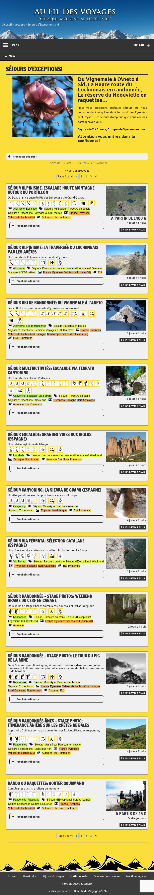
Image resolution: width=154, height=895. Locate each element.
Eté (56, 217)
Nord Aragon (54, 334)
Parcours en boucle (79, 208)
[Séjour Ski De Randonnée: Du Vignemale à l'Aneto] (126, 329)
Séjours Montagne (53, 876)
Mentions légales (136, 876)
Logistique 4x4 (16, 621)
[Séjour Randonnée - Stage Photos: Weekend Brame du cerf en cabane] (126, 623)
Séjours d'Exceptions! (41, 24)
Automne (47, 217)
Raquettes (33, 799)
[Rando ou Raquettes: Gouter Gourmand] (126, 810)
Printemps (64, 217)
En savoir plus (135, 229)
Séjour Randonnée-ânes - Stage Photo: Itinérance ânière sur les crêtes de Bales (48, 723)
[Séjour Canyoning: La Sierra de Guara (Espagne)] (126, 516)
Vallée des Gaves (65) (75, 334)
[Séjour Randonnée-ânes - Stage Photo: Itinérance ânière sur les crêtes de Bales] (126, 747)
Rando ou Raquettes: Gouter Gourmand (46, 783)
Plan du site (29, 876)
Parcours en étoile (79, 395)
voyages (20, 24)
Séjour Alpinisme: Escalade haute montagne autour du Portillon (51, 190)
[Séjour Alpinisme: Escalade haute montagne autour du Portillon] (126, 214)
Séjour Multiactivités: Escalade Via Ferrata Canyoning (51, 370)
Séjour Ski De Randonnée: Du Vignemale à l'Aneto (55, 302)
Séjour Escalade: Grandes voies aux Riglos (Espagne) (50, 436)
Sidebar (139, 45)
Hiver (16, 337)
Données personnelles (107, 876)
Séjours (48, 208)
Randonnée (19, 617)
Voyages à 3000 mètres (48, 212)
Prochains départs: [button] (28, 225)
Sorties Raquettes (41, 803)
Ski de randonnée (36, 325)
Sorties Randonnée (19, 803)
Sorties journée (81, 799)
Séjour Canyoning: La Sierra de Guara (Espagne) (54, 490)
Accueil (7, 24)
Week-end (40, 399)
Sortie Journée (78, 876)
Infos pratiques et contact (77, 883)
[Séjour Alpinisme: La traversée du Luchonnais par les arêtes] (126, 274)
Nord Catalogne (86, 399)
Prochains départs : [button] (24, 156)
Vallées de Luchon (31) (21, 217)
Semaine (97, 268)
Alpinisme (19, 208)
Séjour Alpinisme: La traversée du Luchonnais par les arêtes (53, 249)
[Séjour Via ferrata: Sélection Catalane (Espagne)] (126, 567)
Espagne (41, 334)
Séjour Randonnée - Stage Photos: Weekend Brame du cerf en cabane (50, 598)
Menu (15, 45)
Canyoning (19, 395)
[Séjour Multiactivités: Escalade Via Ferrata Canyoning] (126, 395)
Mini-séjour (60, 208)
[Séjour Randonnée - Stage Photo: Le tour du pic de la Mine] (126, 682)
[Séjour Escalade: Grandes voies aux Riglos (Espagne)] (126, 461)
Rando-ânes (20, 744)
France (74, 212)
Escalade (31, 208)
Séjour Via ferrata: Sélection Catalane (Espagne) (46, 543)
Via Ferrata (44, 395)
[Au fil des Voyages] (75, 20)
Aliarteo (67, 891)
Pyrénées (84, 212)
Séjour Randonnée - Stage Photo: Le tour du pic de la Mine (54, 657)
